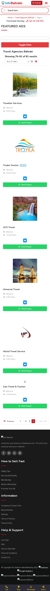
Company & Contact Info (11, 506)
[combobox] (25, 10)
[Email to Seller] (25, 116)
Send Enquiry (26, 123)
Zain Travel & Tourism (14, 386)
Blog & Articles (7, 510)
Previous (10, 421)
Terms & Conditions (9, 553)
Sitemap (4, 514)
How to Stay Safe (8, 549)
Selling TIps (5, 471)
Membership (6, 480)
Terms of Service (8, 519)
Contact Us (5, 557)
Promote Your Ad (8, 489)
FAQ (2, 544)
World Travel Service (14, 351)
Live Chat (5, 540)
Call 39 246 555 (36, 21)
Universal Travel (11, 289)
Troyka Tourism (11, 165)
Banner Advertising (8, 484)
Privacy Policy (6, 523)
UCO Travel (9, 227)
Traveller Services (12, 103)
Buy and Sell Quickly (9, 476)
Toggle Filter (25, 45)
